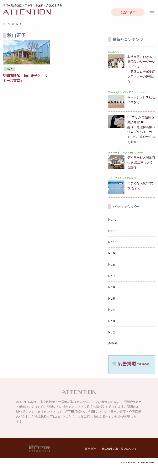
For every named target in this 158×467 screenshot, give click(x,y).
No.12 (112, 219)
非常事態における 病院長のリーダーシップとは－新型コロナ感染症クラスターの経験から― (141, 69)
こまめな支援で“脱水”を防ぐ (140, 185)
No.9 (111, 253)
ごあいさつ (127, 12)
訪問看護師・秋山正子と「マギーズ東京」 (25, 78)
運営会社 (90, 448)
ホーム (6, 23)
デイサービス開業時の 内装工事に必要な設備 (141, 162)
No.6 (111, 287)
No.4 (111, 309)
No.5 (111, 298)
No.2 (111, 332)
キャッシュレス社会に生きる (141, 99)
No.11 (112, 230)
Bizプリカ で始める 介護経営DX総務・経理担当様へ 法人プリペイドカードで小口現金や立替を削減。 (141, 129)
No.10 (112, 242)
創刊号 (113, 343)
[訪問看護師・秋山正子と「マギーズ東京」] (26, 51)
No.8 (111, 264)
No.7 (111, 276)
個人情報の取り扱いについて (119, 448)
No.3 (111, 321)
